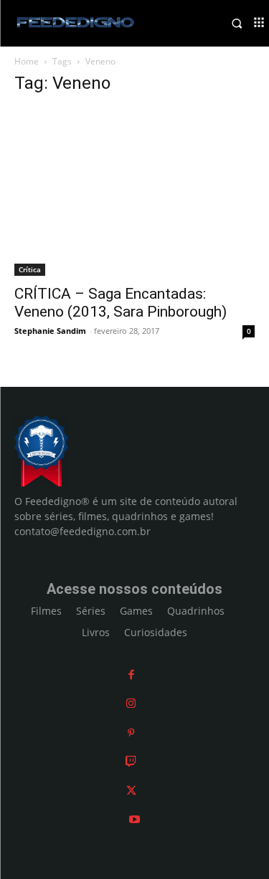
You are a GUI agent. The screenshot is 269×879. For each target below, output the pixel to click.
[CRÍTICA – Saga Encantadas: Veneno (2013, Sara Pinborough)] (134, 192)
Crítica (30, 269)
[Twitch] (131, 761)
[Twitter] (131, 790)
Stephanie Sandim (50, 330)
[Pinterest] (131, 732)
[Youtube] (134, 819)
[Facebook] (131, 674)
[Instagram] (131, 703)
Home (26, 61)
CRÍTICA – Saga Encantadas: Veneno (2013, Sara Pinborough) (120, 302)
